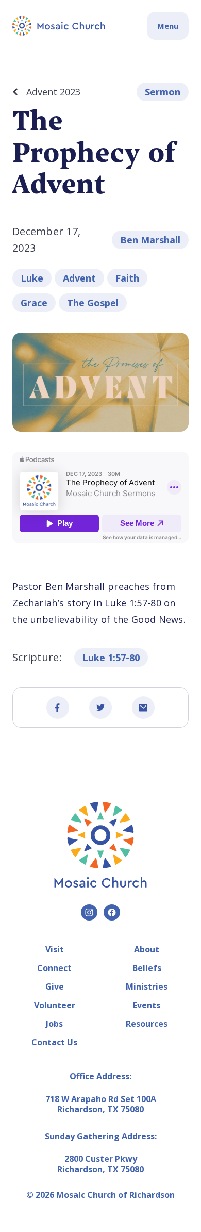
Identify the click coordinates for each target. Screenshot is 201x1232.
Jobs (54, 1024)
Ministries (146, 986)
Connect (54, 968)
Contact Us (54, 1042)
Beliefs (146, 968)
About (146, 949)
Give (54, 986)
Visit (54, 949)
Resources (146, 1024)
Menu (167, 26)
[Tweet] (100, 707)
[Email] (143, 707)
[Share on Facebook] (57, 707)
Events (146, 1005)
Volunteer (54, 1005)
